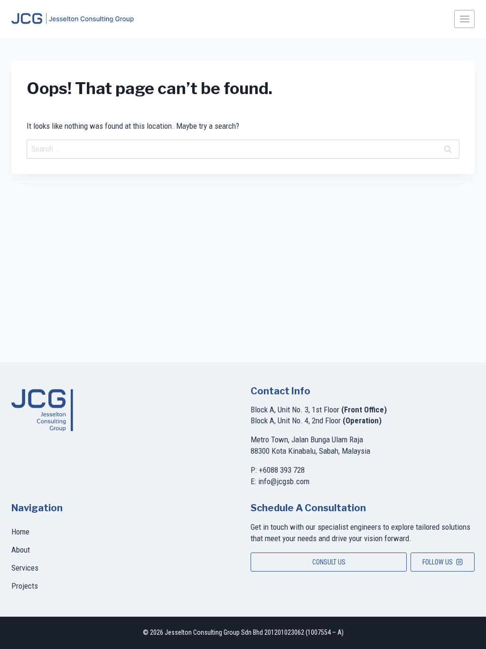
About (20, 549)
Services (24, 568)
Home (20, 531)
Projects (24, 586)
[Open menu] (464, 19)
